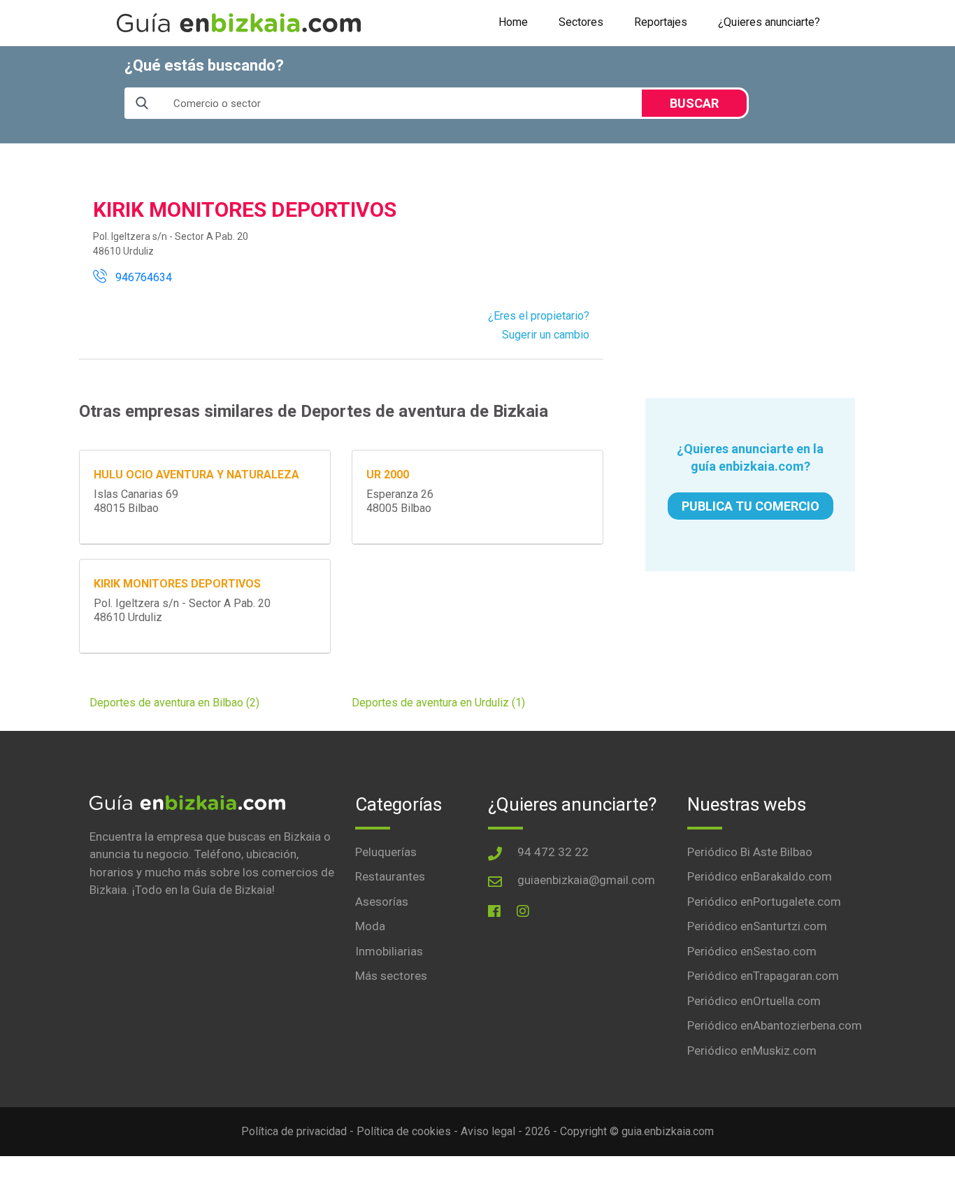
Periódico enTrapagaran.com (763, 976)
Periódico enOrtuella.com (754, 1001)
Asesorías (381, 902)
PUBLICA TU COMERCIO (750, 506)
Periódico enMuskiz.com (752, 1051)
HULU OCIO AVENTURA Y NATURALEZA (196, 474)
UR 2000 (387, 474)
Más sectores (391, 976)
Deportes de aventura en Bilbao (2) (174, 702)
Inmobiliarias (389, 951)
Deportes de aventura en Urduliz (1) (438, 702)
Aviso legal (488, 1131)
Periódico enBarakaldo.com (759, 876)
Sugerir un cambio (545, 334)
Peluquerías (386, 852)
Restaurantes (390, 876)
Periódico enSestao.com (752, 951)
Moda (370, 926)
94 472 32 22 (553, 852)
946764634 (139, 277)
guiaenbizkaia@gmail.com (586, 880)
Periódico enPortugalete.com (764, 902)
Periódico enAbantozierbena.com (774, 1025)
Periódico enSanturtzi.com (757, 926)
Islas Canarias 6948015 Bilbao (136, 501)
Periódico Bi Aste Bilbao (749, 852)
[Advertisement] (750, 270)
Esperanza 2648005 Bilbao (399, 501)
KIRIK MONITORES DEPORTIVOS (177, 583)
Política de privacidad (294, 1131)
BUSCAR (694, 103)
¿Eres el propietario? (538, 315)
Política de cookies (404, 1131)
